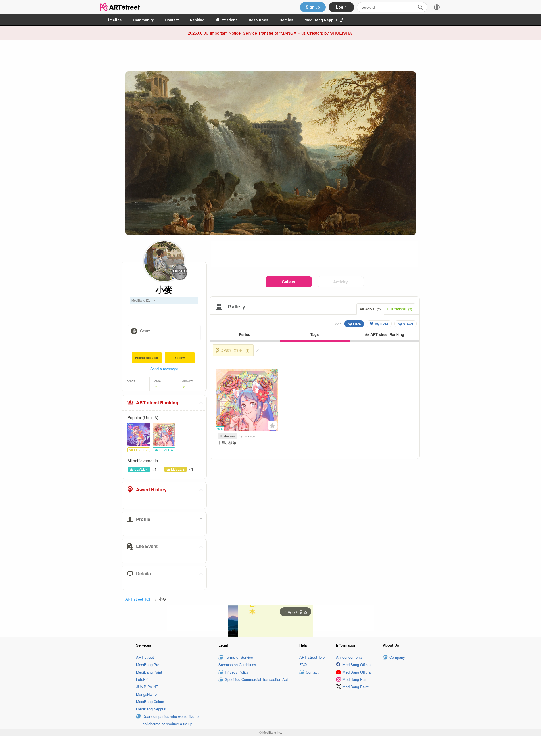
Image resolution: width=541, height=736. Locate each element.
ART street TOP (138, 599)
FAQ (303, 664)
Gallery (288, 282)
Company (397, 657)
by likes (381, 324)
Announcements (349, 657)
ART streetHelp (312, 657)
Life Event (147, 546)
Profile (143, 519)
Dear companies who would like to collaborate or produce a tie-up (171, 720)
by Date (354, 324)
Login (341, 7)
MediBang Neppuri (326, 20)
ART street (145, 657)
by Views (405, 324)
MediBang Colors (150, 701)
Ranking (197, 20)
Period (244, 334)
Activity (340, 282)
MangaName (146, 694)
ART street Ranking (157, 402)
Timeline (114, 20)
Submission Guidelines (237, 664)
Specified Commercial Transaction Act (256, 679)
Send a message (164, 368)
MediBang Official (356, 664)
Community (143, 20)
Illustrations (226, 20)
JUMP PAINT (147, 686)
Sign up (313, 7)
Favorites (272, 425)
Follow (180, 358)
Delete (257, 350)
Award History (151, 489)
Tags (314, 334)
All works (370, 308)
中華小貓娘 (227, 442)
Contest (172, 20)
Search (420, 7)
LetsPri (142, 679)
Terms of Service (239, 657)
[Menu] (437, 7)
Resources (258, 20)
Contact (312, 672)
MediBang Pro (147, 664)
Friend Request (146, 358)
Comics (286, 20)
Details (143, 573)
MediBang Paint (149, 672)
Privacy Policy (237, 672)
